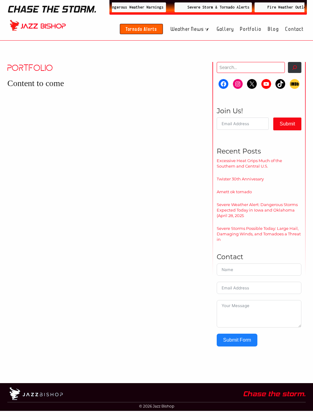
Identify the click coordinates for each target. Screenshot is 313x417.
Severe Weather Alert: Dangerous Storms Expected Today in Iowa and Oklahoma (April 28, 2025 (257, 210)
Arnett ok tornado (234, 191)
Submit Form (237, 340)
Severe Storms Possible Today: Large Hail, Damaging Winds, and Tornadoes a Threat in (259, 234)
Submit (287, 123)
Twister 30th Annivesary (240, 178)
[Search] (294, 67)
